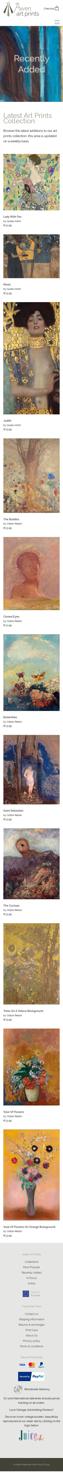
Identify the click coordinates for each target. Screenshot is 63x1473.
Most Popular (31, 1267)
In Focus (31, 1278)
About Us (31, 1335)
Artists (31, 1283)
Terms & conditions (31, 1346)
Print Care (32, 1330)
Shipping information (31, 1319)
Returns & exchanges (31, 1324)
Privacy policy (31, 1341)
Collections (31, 1261)
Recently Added (31, 1272)
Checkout (49, 8)
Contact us (31, 1314)
